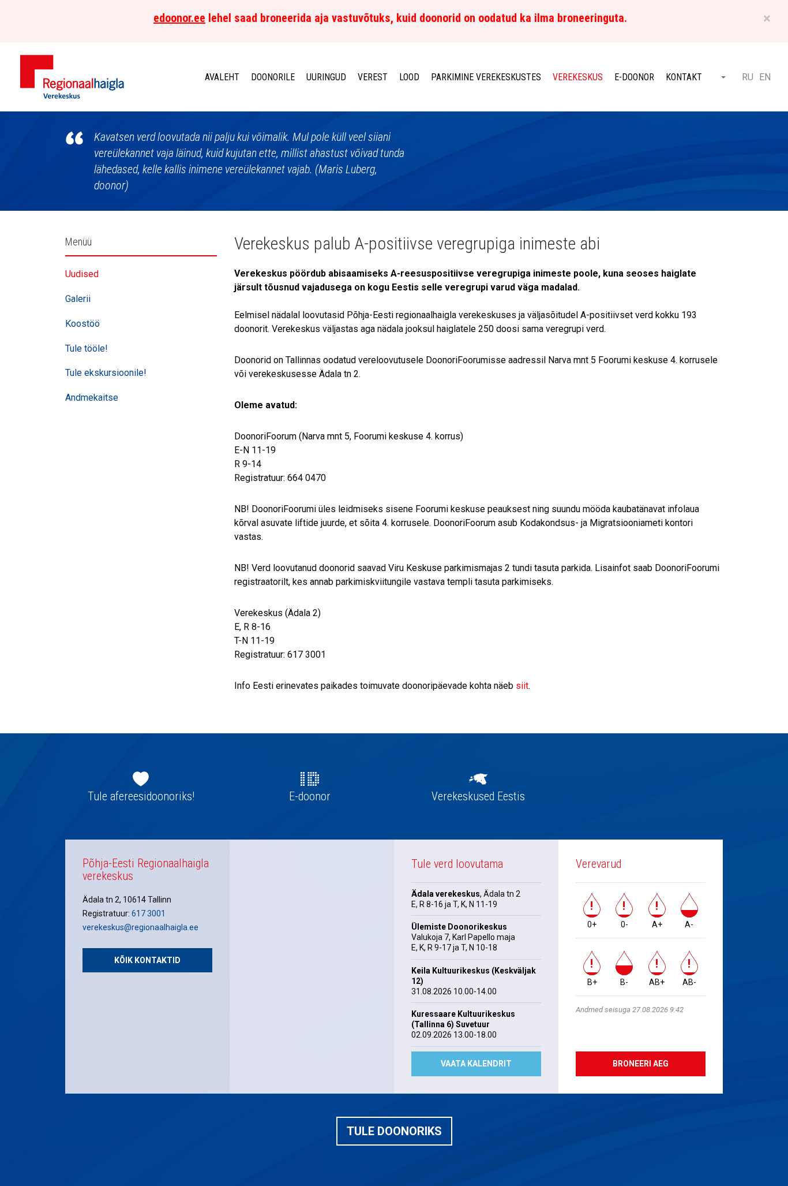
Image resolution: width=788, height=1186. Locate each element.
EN (765, 77)
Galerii (78, 298)
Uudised (82, 273)
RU (747, 77)
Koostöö (82, 323)
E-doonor (634, 77)
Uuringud (326, 77)
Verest (373, 77)
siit (522, 685)
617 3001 (149, 913)
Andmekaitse (91, 397)
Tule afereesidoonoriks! (141, 796)
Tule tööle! (86, 348)
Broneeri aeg (641, 1063)
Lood (409, 77)
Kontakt (684, 77)
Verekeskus (578, 77)
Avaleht (222, 77)
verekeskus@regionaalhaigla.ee (140, 927)
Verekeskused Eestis (478, 796)
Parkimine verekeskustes (486, 77)
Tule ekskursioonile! (106, 372)
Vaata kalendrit (476, 1063)
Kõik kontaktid (147, 960)
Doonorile (273, 77)
